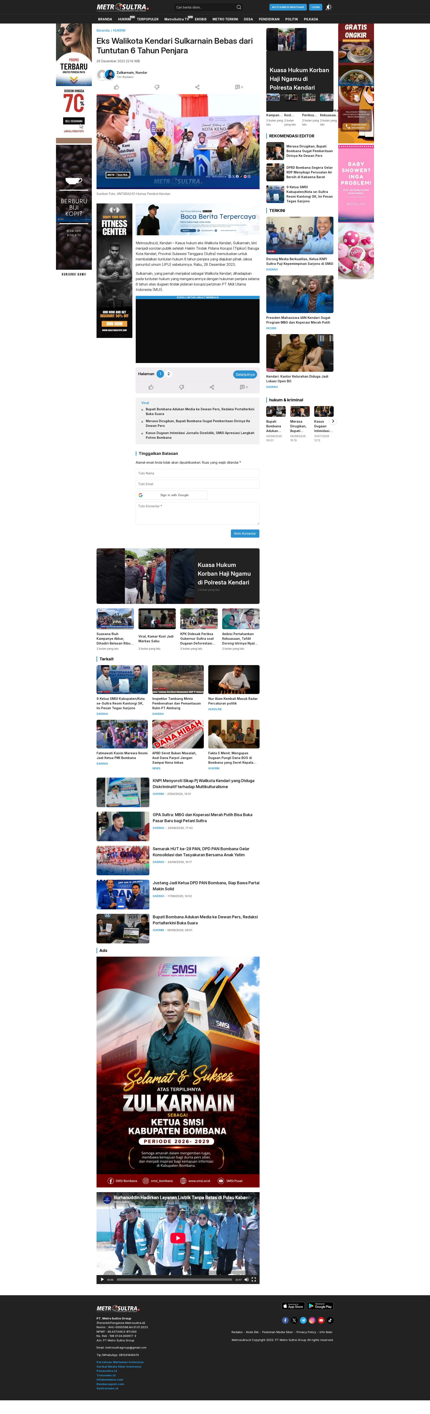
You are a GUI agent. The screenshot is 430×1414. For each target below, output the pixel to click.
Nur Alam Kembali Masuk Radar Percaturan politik (233, 701)
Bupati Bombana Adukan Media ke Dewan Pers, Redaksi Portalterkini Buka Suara (200, 411)
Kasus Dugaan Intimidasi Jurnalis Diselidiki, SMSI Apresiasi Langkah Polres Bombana (200, 435)
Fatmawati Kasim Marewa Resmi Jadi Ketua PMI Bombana (122, 755)
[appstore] (293, 1308)
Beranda (103, 30)
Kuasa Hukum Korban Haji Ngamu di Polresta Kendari (224, 573)
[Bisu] (246, 1279)
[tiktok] (330, 1320)
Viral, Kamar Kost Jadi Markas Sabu (156, 638)
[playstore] (320, 1308)
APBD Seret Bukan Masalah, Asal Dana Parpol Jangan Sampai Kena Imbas (174, 757)
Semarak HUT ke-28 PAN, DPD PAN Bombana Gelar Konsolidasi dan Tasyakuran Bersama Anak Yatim (201, 851)
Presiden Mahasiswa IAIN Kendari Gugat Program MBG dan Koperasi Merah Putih (298, 320)
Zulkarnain (125, 72)
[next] (332, 420)
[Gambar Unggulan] (178, 141)
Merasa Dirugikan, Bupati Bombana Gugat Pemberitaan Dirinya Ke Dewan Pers (198, 423)
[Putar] (102, 1279)
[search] (238, 7)
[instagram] (312, 1320)
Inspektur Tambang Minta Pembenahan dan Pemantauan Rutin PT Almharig (176, 703)
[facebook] (285, 1320)
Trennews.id (106, 1375)
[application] (178, 1238)
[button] (171, 495)
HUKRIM (119, 30)
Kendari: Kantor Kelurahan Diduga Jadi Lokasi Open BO (297, 378)
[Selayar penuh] (254, 1279)
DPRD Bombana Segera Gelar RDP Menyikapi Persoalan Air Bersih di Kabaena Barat (309, 172)
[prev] (266, 420)
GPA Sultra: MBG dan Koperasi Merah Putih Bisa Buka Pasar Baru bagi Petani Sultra (202, 817)
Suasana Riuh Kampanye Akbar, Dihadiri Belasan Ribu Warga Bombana (113, 641)
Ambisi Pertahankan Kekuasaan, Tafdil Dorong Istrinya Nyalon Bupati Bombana (240, 641)
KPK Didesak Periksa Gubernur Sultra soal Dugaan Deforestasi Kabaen (197, 641)
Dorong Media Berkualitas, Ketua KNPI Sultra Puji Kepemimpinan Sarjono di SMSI (299, 261)
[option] (276, 425)
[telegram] (303, 1320)
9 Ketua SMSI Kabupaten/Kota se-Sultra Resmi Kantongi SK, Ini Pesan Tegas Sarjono (121, 703)
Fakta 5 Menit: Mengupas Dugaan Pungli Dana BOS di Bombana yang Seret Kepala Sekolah (230, 760)
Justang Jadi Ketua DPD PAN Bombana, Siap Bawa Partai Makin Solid (206, 885)
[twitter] (294, 1320)
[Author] (102, 74)
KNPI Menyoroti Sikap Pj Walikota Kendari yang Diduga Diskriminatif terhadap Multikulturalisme (203, 783)
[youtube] (321, 1320)
